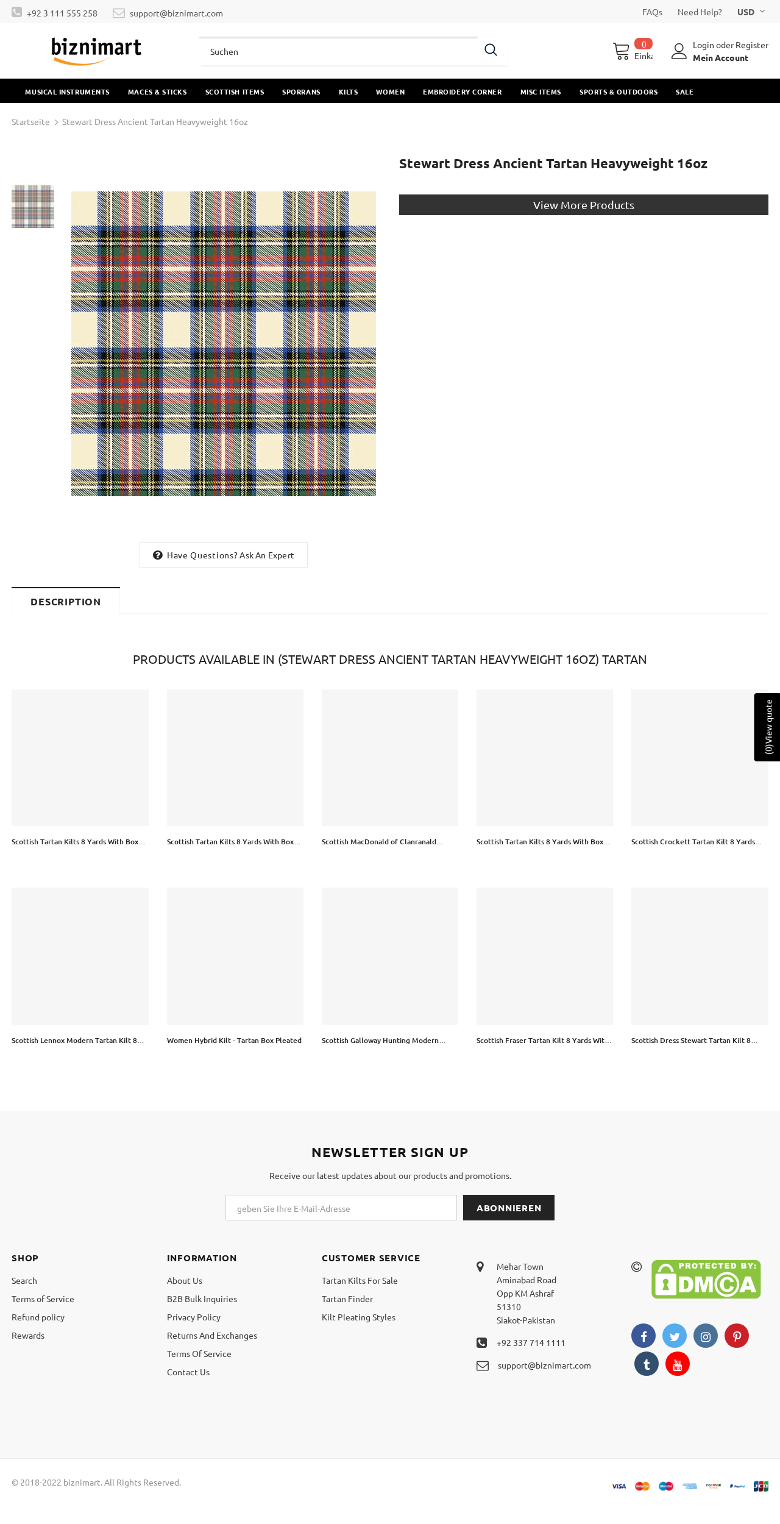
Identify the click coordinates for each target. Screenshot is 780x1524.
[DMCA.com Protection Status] (706, 1277)
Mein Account (720, 57)
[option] (223, 343)
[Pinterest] (737, 1335)
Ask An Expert (266, 554)
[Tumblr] (646, 1363)
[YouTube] (677, 1363)
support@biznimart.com (176, 12)
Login (704, 44)
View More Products (583, 204)
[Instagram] (705, 1335)
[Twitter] (674, 1335)
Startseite (31, 121)
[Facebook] (643, 1335)
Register (752, 44)
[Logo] (96, 50)
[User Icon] (679, 51)
